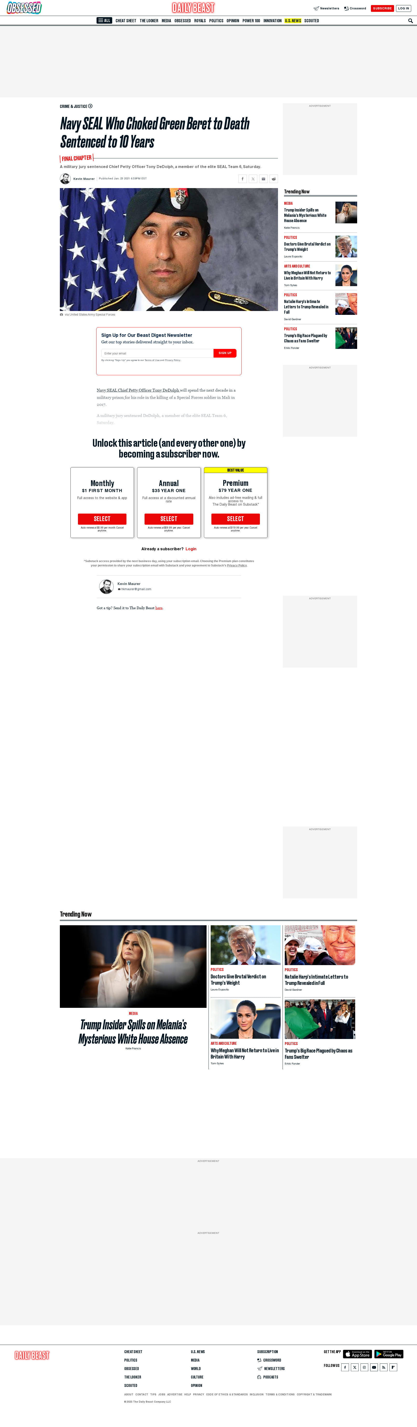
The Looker (149, 21)
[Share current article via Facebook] (242, 179)
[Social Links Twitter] (355, 1368)
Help (187, 1394)
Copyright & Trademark (314, 1394)
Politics (216, 21)
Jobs (161, 1394)
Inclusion (257, 1394)
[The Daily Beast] (193, 8)
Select (102, 519)
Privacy (198, 1394)
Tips (153, 1394)
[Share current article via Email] (263, 179)
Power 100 (251, 21)
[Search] (410, 20)
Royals (200, 21)
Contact (141, 1394)
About (128, 1394)
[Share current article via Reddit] (274, 179)
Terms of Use (152, 360)
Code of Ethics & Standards (227, 1394)
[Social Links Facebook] (345, 1368)
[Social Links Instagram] (364, 1368)
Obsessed (182, 21)
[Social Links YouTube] (374, 1368)
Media (166, 21)
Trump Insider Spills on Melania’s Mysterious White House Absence (133, 1031)
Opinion (233, 21)
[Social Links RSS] (384, 1368)
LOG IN (403, 8)
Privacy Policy (173, 360)
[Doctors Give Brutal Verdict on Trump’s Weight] (346, 256)
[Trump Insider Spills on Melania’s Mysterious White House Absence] (346, 222)
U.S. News (293, 21)
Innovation (273, 21)
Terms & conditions (280, 1394)
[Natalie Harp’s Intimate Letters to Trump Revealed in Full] (346, 313)
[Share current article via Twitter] (253, 179)
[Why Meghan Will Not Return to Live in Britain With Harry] (346, 285)
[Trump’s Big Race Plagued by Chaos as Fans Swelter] (346, 348)
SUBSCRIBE (382, 8)
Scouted (311, 21)
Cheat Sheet (126, 21)
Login (191, 549)
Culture (197, 1377)
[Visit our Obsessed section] (39, 8)
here (158, 608)
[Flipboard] (393, 1368)
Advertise (174, 1394)
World (196, 1369)
